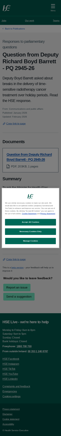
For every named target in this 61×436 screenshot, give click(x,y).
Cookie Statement (29, 214)
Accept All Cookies (30, 222)
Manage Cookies (30, 241)
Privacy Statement (47, 214)
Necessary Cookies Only (31, 231)
